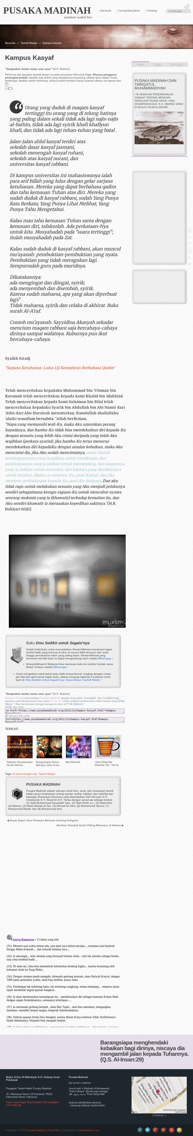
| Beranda (105, 10)
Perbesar (159, 1115)
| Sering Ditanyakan (128, 10)
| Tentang (151, 10)
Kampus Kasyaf (14, 697)
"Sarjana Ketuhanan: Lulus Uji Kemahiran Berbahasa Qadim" (60, 368)
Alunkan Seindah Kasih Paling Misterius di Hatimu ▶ (90, 825)
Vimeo (172, 1130)
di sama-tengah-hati (25, 773)
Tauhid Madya (29, 42)
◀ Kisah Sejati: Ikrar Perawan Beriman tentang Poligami (42, 820)
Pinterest (164, 1130)
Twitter (148, 1130)
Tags (157, 64)
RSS (180, 1130)
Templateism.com (88, 1130)
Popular (176, 64)
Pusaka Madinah (47, 10)
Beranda (10, 42)
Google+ (156, 1130)
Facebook (140, 1130)
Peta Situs (54, 1130)
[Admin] (78, 703)
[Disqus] (64, 883)
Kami (140, 64)
